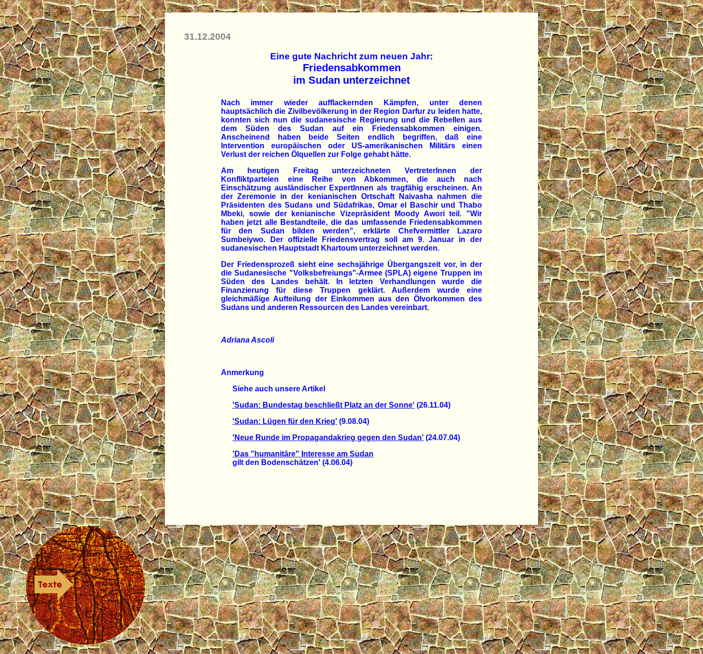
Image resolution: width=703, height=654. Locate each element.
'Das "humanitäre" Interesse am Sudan (302, 454)
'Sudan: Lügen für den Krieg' (284, 421)
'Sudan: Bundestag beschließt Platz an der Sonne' (323, 405)
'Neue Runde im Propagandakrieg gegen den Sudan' (328, 437)
